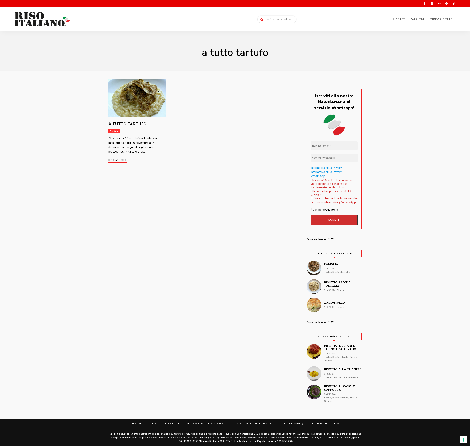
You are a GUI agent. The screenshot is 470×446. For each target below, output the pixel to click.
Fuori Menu (319, 423)
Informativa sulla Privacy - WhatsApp (327, 174)
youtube (439, 3)
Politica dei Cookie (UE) (292, 423)
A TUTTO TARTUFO (127, 124)
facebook (424, 3)
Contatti (154, 423)
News (114, 131)
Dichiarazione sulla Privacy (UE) (207, 423)
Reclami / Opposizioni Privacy (253, 423)
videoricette (441, 19)
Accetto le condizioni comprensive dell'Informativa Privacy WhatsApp (334, 200)
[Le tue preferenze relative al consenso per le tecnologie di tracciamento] (463, 439)
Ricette (399, 19)
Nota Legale (173, 423)
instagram (431, 3)
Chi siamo (137, 423)
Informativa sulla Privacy (326, 168)
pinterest (446, 3)
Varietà (417, 19)
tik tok (454, 3)
